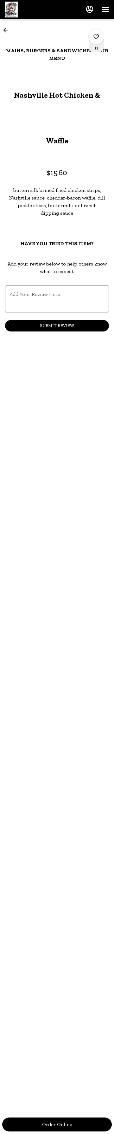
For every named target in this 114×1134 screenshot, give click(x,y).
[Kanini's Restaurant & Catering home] (33, 9)
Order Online (57, 1124)
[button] (7, 30)
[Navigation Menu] (105, 9)
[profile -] (89, 9)
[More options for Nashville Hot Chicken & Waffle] (96, 36)
